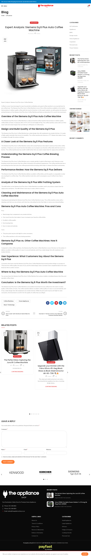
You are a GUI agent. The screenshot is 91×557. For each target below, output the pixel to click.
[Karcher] (45, 472)
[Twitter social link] (52, 303)
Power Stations (74, 48)
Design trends (73, 35)
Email (26, 449)
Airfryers (64, 526)
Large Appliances (67, 523)
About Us (34, 520)
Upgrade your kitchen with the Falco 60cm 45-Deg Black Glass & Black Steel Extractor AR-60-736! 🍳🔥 (51, 370)
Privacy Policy (35, 526)
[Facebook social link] (47, 303)
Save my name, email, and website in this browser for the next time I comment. (24, 456)
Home (2, 15)
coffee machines (9, 301)
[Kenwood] (16, 472)
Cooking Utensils (67, 532)
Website (48, 449)
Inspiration (73, 41)
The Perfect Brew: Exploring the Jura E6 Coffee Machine (17, 361)
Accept (85, 554)
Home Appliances (24, 301)
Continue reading (17, 371)
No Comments (67, 497)
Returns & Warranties (38, 529)
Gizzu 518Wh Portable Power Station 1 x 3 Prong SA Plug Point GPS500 (83, 74)
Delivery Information (37, 532)
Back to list (34, 313)
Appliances (9, 15)
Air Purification (74, 26)
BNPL (71, 32)
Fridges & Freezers (67, 529)
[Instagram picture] (73, 115)
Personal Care (73, 45)
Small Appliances (66, 520)
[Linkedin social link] (60, 303)
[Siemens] (74, 472)
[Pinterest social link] (56, 303)
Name (3, 449)
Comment (4, 429)
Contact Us (35, 536)
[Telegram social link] (65, 303)
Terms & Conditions (37, 523)
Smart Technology (9, 304)
